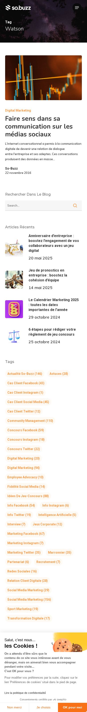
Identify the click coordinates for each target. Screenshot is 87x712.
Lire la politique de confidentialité (25, 693)
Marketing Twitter (24, 552)
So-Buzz (11, 168)
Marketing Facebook (26, 533)
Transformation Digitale (28, 618)
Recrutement (48, 562)
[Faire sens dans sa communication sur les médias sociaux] (43, 77)
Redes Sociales (22, 571)
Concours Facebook (25, 430)
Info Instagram (55, 505)
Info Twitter (19, 515)
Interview (16, 524)
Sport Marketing (22, 609)
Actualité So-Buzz (24, 373)
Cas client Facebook (25, 383)
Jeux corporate (47, 524)
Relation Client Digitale (27, 581)
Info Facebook (21, 505)
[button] (76, 7)
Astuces (59, 373)
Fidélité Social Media (26, 486)
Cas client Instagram (25, 392)
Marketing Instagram (25, 543)
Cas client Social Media (28, 402)
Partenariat (18, 562)
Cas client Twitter (23, 411)
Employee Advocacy (25, 477)
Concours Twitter (23, 449)
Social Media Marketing (28, 590)
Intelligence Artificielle (57, 515)
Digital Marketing (18, 110)
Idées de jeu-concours (28, 496)
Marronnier (59, 552)
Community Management (30, 421)
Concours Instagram (26, 439)
